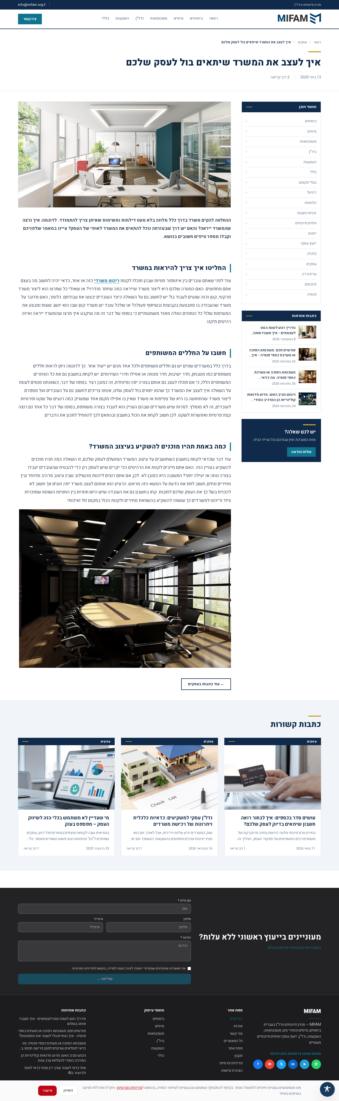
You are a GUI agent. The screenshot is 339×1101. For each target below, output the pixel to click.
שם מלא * (184, 900)
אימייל (98, 919)
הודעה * (186, 937)
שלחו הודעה (301, 452)
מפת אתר (235, 1048)
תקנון (238, 1055)
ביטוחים (196, 18)
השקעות (122, 18)
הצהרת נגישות (232, 1070)
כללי (105, 18)
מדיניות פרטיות (231, 1063)
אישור (47, 1090)
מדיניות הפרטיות (129, 1087)
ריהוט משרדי (106, 280)
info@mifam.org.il (31, 5)
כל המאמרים (233, 1041)
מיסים (179, 18)
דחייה (68, 1090)
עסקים (302, 42)
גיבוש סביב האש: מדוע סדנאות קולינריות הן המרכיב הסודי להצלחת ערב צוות (53, 1058)
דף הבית (236, 1018)
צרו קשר (30, 19)
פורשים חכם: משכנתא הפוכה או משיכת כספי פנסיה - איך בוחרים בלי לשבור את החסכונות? (52, 1033)
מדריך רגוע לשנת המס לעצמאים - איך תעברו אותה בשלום (52, 1021)
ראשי (213, 18)
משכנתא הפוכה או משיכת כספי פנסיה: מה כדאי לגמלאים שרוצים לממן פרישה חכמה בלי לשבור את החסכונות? (52, 1046)
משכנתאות (158, 18)
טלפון (187, 919)
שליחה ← (105, 979)
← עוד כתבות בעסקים (206, 684)
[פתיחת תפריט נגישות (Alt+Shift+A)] (327, 1089)
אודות (238, 1026)
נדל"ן (140, 18)
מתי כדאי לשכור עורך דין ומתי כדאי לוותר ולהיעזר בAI (55, 1070)
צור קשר (236, 1033)
